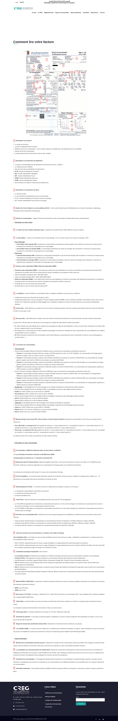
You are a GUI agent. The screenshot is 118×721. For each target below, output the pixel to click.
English (22, 2)
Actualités (86, 12)
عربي (16, 2)
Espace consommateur (62, 12)
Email (77, 697)
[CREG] (23, 8)
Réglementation (49, 12)
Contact (102, 12)
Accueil (34, 12)
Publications (94, 12)
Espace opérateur (76, 12)
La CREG (40, 12)
